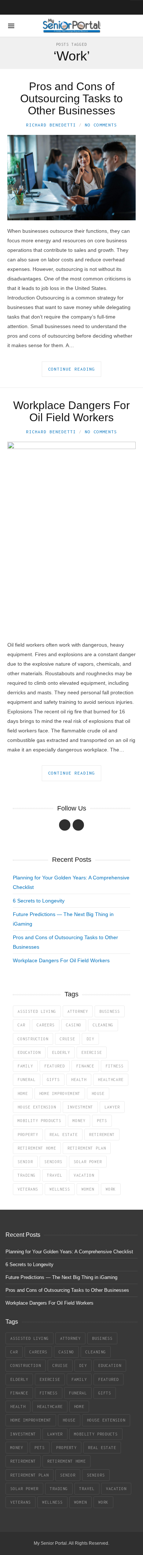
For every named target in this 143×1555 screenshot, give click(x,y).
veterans (28, 1189)
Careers (46, 1025)
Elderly (61, 1052)
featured (54, 1066)
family (25, 1066)
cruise (67, 1039)
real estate (64, 1134)
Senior (25, 1161)
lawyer (112, 1107)
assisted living (37, 1011)
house (98, 1093)
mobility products (39, 1120)
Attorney (77, 1011)
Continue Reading (71, 369)
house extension (37, 1107)
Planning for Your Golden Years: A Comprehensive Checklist (69, 1251)
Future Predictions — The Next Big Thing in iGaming (61, 1277)
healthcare (111, 1079)
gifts (53, 1079)
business (109, 1011)
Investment (80, 1107)
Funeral (27, 1079)
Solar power (88, 1161)
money (79, 1120)
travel (54, 1175)
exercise (91, 1052)
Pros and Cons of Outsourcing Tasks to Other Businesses (71, 98)
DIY (90, 1039)
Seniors (53, 1161)
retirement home (37, 1148)
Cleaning (103, 1025)
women (87, 1189)
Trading (27, 1175)
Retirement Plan (86, 1148)
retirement (102, 1134)
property (28, 1134)
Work (111, 1189)
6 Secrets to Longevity (39, 901)
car (21, 1025)
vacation (84, 1175)
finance (85, 1066)
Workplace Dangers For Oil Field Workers (71, 411)
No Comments (101, 124)
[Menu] (11, 26)
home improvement (59, 1093)
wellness (60, 1189)
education (29, 1052)
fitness (115, 1066)
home (23, 1093)
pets (102, 1120)
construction (33, 1039)
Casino (73, 1025)
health (79, 1079)
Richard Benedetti (51, 124)
